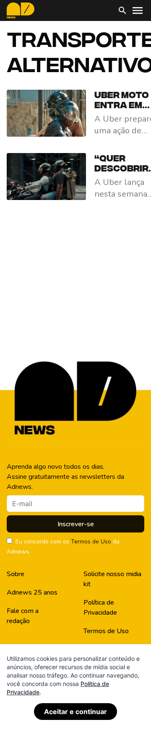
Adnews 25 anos (32, 592)
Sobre (15, 574)
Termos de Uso (91, 542)
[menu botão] (137, 10)
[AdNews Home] (20, 10)
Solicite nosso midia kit (112, 579)
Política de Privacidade (100, 607)
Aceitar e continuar (75, 711)
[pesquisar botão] (122, 10)
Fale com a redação (23, 616)
